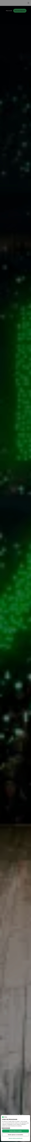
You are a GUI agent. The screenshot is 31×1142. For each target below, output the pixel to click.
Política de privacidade (6, 1128)
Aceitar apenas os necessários (15, 1134)
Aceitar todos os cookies (15, 1131)
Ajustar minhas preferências (15, 1138)
